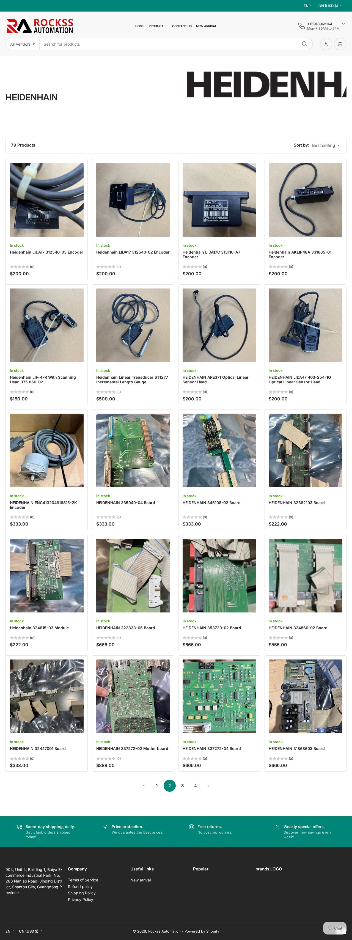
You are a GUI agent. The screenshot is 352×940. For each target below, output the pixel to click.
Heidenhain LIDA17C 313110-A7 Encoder (211, 254)
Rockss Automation (164, 931)
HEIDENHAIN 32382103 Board (297, 502)
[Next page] (208, 785)
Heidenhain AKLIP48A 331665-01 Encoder (300, 254)
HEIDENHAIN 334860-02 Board (298, 627)
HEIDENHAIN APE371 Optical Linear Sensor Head (216, 379)
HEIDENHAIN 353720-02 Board (212, 627)
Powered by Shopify (202, 931)
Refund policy (80, 886)
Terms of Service (83, 880)
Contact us (182, 26)
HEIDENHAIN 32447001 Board (38, 748)
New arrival (206, 26)
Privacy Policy (80, 899)
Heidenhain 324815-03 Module (39, 627)
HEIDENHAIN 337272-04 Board (212, 748)
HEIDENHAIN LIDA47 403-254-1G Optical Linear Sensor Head (300, 379)
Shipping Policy (82, 892)
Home (139, 26)
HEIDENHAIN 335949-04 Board (125, 502)
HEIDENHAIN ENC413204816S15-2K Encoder (43, 505)
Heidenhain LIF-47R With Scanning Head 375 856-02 (43, 379)
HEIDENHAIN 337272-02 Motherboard (132, 748)
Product (156, 26)
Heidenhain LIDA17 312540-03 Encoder (46, 252)
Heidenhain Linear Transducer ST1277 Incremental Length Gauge (132, 379)
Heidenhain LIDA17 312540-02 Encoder (133, 252)
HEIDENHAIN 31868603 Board (297, 748)
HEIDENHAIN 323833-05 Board (125, 627)
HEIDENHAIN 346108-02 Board (212, 502)
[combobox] (176, 44)
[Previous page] (144, 785)
